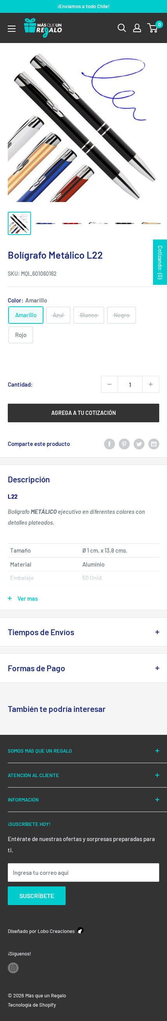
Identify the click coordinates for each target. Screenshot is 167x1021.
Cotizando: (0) (160, 262)
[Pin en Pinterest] (124, 443)
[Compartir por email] (153, 443)
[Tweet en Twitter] (139, 443)
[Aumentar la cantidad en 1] (151, 384)
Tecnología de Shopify (32, 1005)
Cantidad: (20, 384)
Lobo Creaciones (56, 931)
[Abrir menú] (12, 29)
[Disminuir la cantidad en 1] (109, 384)
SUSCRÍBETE (36, 895)
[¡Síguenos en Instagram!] (13, 967)
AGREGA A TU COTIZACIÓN (83, 412)
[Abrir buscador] (122, 28)
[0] (153, 28)
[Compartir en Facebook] (109, 443)
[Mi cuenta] (137, 28)
